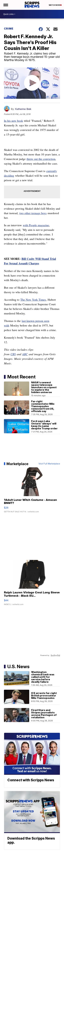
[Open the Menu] (5, 5)
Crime (8, 28)
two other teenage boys (33, 213)
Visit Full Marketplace (49, 464)
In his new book (13, 121)
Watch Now (54, 5)
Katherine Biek (23, 109)
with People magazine (36, 225)
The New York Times (33, 300)
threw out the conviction (41, 159)
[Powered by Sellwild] (55, 655)
